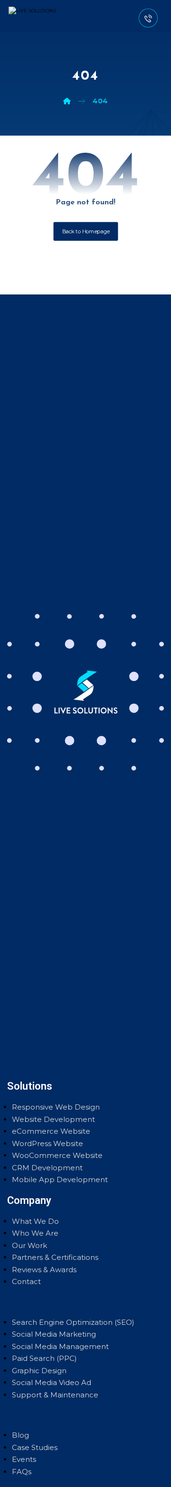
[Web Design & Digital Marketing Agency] (42, 16)
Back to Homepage (85, 231)
